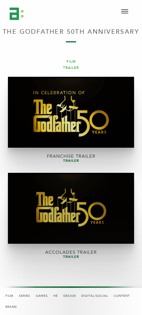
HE (55, 295)
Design (69, 295)
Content (122, 295)
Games (42, 295)
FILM (71, 61)
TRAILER (71, 68)
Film (9, 295)
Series (24, 295)
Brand (11, 306)
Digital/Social (94, 295)
